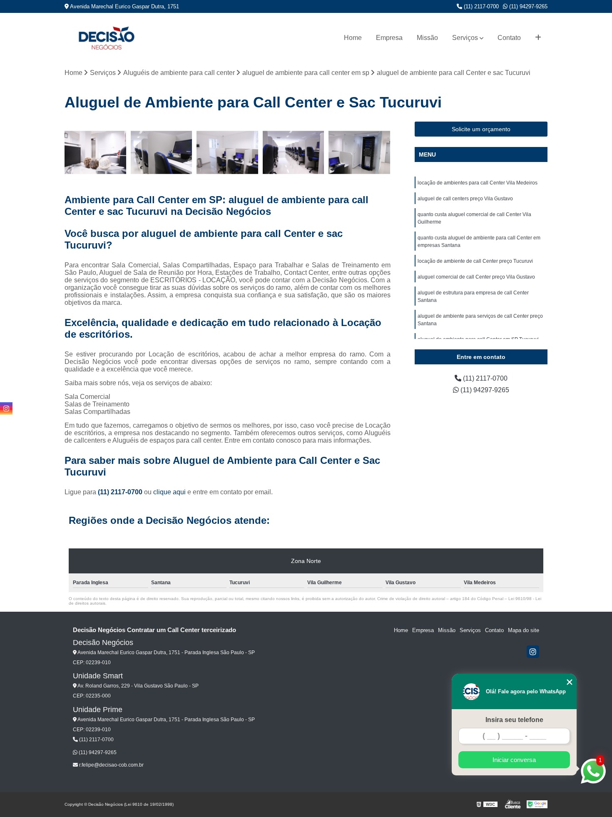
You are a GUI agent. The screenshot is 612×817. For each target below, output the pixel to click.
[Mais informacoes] (538, 38)
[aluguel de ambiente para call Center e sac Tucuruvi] (162, 153)
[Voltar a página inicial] (106, 38)
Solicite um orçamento (481, 129)
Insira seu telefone (514, 719)
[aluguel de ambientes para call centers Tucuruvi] (294, 153)
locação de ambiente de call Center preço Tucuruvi (475, 261)
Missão (427, 37)
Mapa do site (523, 630)
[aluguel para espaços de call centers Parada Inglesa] (359, 153)
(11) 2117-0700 (480, 6)
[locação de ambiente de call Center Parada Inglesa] (96, 153)
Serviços (465, 37)
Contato (509, 37)
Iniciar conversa (514, 759)
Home (353, 37)
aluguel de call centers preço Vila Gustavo (465, 199)
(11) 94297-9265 (527, 6)
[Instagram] (533, 651)
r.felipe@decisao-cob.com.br (111, 765)
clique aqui (169, 492)
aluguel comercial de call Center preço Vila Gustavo (476, 277)
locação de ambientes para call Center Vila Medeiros (477, 183)
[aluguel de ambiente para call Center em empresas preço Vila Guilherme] (228, 153)
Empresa (389, 37)
